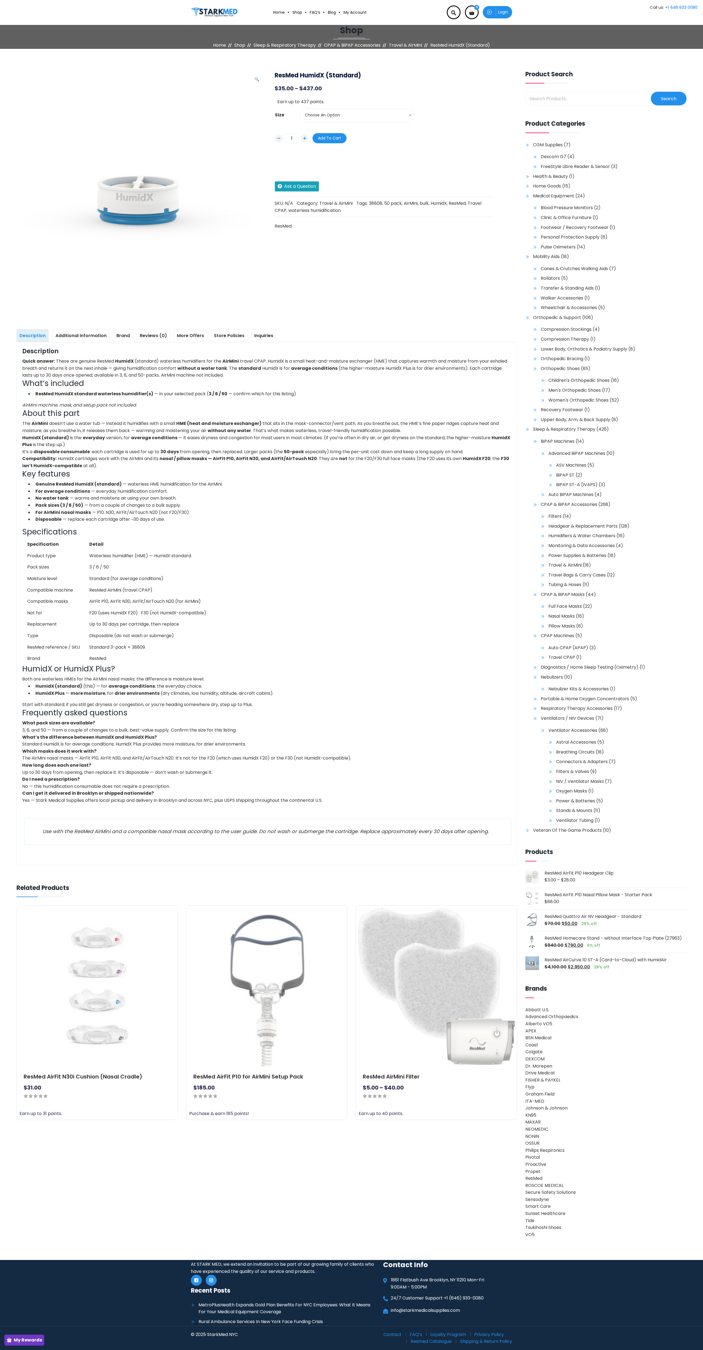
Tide (529, 1220)
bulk (424, 203)
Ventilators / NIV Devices (567, 718)
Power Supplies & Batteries (577, 555)
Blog (332, 12)
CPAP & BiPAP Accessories (352, 45)
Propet (532, 1171)
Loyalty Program (448, 1334)
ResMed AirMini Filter (391, 1076)
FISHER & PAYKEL (542, 1080)
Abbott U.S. (537, 1010)
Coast (531, 1045)
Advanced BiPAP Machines (576, 453)
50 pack (393, 203)
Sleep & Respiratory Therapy (284, 45)
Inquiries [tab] (263, 335)
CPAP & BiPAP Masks (563, 594)
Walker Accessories (562, 298)
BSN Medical (538, 1038)
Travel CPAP (561, 657)
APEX (530, 1031)
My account (355, 12)
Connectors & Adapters (582, 761)
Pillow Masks (561, 626)
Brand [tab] (123, 335)
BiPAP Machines (557, 441)
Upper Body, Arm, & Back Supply (575, 419)
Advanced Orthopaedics (551, 1016)
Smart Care (538, 1206)
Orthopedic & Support (557, 317)
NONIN (532, 1136)
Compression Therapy (565, 339)
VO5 (530, 1234)
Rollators (550, 278)
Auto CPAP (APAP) (568, 648)
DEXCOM (535, 1059)
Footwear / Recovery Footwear (575, 227)
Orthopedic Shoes (560, 368)
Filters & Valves (572, 771)
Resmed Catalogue (431, 1341)
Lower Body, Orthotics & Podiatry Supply (584, 349)
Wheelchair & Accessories (569, 307)
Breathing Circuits (575, 752)
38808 (375, 203)
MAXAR (533, 1122)
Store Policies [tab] (229, 335)
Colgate (534, 1052)
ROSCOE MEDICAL (544, 1185)
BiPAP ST (565, 475)
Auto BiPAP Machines (570, 494)
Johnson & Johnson (546, 1108)
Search (668, 99)
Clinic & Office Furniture (566, 217)
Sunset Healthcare (545, 1213)
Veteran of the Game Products (567, 830)
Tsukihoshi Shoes (543, 1227)
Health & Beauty (550, 176)
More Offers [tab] (190, 335)
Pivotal (532, 1157)
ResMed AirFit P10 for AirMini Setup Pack (248, 1076)
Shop (297, 12)
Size (279, 115)
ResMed (457, 203)
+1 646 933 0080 (681, 7)
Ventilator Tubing (574, 820)
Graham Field (539, 1094)
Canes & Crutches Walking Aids (574, 268)
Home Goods (547, 186)
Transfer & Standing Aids (567, 288)
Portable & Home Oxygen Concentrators (585, 699)
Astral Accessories (576, 742)
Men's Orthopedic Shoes (574, 390)
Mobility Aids (546, 256)
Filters (555, 516)
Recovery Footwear (562, 410)
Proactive (535, 1164)
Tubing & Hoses (564, 584)
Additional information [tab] (81, 335)
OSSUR (532, 1143)
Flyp (529, 1087)
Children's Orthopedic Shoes (579, 380)
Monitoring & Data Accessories (581, 545)
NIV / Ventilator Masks (580, 781)
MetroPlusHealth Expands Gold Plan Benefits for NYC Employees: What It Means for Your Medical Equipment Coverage (284, 1308)
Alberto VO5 (538, 1024)
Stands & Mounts (574, 810)
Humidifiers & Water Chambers (581, 536)
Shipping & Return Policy (486, 1341)
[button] (257, 79)
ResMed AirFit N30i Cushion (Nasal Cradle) (83, 1076)
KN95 (530, 1115)
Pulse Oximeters (558, 247)
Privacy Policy (489, 1334)
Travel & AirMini (405, 45)
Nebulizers (552, 677)
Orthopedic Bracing (562, 358)
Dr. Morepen (538, 1066)
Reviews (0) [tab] (153, 335)
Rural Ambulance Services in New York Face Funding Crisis (261, 1321)
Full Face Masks (565, 606)
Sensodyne (537, 1199)
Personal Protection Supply (570, 237)
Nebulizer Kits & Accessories (578, 689)
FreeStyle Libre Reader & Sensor (575, 166)
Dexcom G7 (553, 156)
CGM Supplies (548, 145)
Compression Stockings (566, 329)
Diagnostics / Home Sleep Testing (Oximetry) (589, 667)
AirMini (411, 203)
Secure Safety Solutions (550, 1192)
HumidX (439, 203)
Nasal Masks (561, 616)
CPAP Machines (557, 635)
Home (279, 12)
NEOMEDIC (536, 1129)
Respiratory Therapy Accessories (577, 708)
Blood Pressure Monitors (567, 208)
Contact (392, 1334)
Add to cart (329, 138)
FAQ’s (315, 12)
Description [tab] (32, 335)
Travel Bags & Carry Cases (577, 575)
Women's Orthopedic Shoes (578, 400)
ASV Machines (571, 465)
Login (503, 12)
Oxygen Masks (571, 791)
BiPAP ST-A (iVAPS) (577, 484)
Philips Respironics (545, 1150)
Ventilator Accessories (572, 730)
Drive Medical (539, 1073)
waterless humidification (314, 210)
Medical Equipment (553, 196)
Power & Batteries (575, 801)
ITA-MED (534, 1101)
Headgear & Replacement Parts (583, 526)
